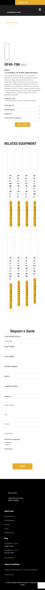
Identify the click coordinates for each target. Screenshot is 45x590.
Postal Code (8, 433)
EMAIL (7, 376)
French (8, 445)
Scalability (9, 106)
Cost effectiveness (12, 118)
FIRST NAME (9, 347)
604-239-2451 (12, 493)
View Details (11, 213)
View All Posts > (9, 558)
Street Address (9, 405)
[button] (22, 2)
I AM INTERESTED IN (12, 337)
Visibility (8, 114)
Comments (8, 449)
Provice (7, 424)
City (5, 414)
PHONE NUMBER (11, 367)
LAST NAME (9, 357)
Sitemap (33, 582)
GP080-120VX (9, 546)
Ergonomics (9, 110)
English (8, 442)
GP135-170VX (9, 553)
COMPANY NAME (11, 386)
